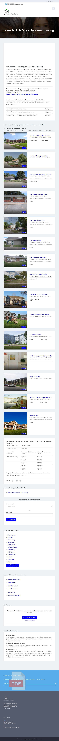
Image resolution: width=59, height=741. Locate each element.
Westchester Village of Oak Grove (41, 174)
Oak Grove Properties (37, 220)
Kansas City (11, 549)
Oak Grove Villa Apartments (39, 194)
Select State (10, 504)
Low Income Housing (28, 738)
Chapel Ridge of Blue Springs (40, 314)
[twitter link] (17, 481)
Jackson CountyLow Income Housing (13, 565)
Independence (12, 547)
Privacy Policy (7, 708)
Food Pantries (12, 582)
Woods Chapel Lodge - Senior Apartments (44, 397)
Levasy (10, 557)
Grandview (11, 542)
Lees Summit (12, 554)
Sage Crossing (35, 376)
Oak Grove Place (35, 240)
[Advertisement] (29, 56)
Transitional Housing (14, 579)
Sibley (9, 562)
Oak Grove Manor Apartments (40, 136)
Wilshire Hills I (34, 416)
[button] (53, 8)
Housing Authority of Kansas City (18, 492)
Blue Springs (11, 535)
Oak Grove (11, 552)
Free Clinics (11, 592)
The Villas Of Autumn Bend (39, 294)
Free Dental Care (13, 589)
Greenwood (11, 544)
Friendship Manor (35, 335)
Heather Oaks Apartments (38, 156)
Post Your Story (31, 617)
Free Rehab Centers (14, 595)
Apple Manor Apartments (38, 274)
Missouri (16, 34)
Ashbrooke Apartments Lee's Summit (42, 356)
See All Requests (29, 620)
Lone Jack (22, 34)
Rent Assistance (13, 586)
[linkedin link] (20, 481)
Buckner (10, 537)
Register (53, 1)
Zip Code (9, 512)
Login (48, 1)
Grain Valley (11, 540)
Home (10, 34)
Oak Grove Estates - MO (38, 257)
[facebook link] (13, 481)
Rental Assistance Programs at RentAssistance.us (22, 94)
